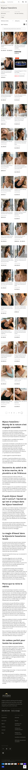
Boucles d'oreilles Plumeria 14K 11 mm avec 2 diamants (7, 283)
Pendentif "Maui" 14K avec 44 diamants (21, 402)
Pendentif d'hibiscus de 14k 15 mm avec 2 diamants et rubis (20, 284)
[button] (18, 51)
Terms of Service (10, 761)
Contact (3, 729)
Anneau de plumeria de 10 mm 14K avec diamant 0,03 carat (7, 308)
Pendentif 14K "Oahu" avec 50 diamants (7, 379)
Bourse (16, 720)
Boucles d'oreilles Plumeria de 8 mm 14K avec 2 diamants (20, 213)
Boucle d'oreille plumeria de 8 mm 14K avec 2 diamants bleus (20, 143)
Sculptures (4, 717)
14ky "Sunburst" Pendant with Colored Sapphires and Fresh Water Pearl (20, 167)
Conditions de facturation (18, 724)
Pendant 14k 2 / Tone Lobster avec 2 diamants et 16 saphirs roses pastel (21, 119)
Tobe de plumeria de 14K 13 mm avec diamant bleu (6, 95)
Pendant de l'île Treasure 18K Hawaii (7, 46)
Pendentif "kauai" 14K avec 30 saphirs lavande (6, 402)
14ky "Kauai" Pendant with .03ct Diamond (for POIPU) (20, 307)
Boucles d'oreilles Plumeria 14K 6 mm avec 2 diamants (7, 213)
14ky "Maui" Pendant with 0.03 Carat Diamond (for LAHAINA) (20, 47)
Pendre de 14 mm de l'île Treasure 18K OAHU (20, 237)
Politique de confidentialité (18, 733)
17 (18, 412)
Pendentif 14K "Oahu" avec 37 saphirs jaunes (21, 379)
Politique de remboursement (18, 729)
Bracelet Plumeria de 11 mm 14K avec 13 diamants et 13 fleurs (20, 260)
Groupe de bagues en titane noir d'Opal (20, 71)
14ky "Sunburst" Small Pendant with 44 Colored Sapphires (6, 332)
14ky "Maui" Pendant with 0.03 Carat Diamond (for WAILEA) (6, 72)
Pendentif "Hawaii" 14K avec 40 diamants (20, 190)
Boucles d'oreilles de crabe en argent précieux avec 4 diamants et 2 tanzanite (20, 356)
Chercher (17, 717)
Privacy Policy (4, 761)
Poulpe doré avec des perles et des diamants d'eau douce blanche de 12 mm (7, 260)
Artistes (3, 726)
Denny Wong (9, 628)
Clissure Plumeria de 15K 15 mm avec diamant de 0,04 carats (20, 332)
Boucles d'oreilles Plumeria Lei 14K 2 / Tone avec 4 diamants (7, 119)
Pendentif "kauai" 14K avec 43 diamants (6, 142)
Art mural (4, 720)
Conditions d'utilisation (20, 737)
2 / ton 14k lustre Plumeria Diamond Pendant (20, 95)
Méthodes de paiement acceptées (20, 741)
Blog (3, 733)
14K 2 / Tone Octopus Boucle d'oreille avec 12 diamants (7, 237)
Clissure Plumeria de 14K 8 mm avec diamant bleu (6, 190)
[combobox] (13, 2)
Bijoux (3, 723)
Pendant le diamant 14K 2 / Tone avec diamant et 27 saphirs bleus (7, 356)
